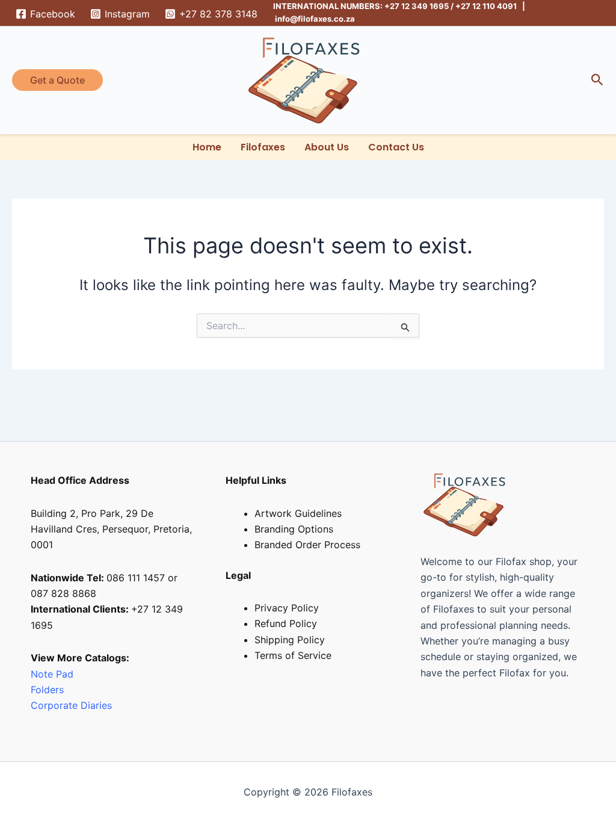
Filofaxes (263, 147)
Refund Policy (285, 623)
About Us (326, 147)
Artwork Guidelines (298, 513)
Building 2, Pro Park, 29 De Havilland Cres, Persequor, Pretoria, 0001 (111, 529)
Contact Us (396, 147)
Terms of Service (292, 655)
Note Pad (52, 674)
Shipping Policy (289, 640)
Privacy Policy (286, 608)
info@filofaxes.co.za (315, 18)
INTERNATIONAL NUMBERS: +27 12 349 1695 (361, 6)
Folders (49, 690)
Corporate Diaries (71, 705)
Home (206, 147)
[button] (57, 80)
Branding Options (293, 529)
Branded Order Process (307, 545)
